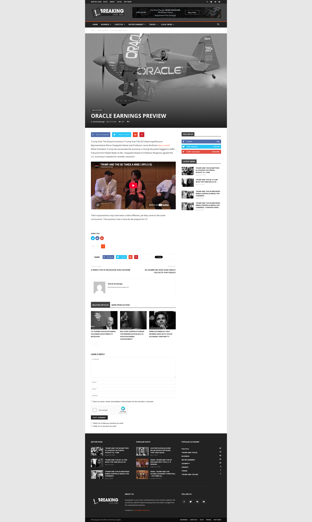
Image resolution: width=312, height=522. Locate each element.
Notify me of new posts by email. (105, 426)
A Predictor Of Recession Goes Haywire (110, 270)
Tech (202, 520)
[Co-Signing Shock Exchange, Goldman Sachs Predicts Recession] (104, 320)
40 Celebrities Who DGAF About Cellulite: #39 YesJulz (160, 271)
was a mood (164, 145)
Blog (105, 2)
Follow (216, 147)
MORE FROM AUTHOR (121, 305)
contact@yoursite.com (141, 510)
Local (119, 2)
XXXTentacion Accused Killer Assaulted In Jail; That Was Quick (160, 450)
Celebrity (186, 463)
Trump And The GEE (190, 474)
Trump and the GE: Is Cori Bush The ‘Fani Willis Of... (207, 181)
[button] (218, 24)
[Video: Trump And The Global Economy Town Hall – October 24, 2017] (142, 474)
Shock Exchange (99, 122)
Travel (152, 24)
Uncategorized (103, 30)
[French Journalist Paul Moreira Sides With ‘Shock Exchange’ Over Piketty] (162, 320)
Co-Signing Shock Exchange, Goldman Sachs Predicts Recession (103, 334)
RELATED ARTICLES (100, 305)
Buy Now (127, 2)
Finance (185, 467)
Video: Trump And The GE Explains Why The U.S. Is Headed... (161, 462)
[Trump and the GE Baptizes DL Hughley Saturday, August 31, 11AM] (188, 171)
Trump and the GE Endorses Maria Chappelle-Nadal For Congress (208, 193)
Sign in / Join (96, 2)
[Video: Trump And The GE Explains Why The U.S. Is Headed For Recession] (142, 463)
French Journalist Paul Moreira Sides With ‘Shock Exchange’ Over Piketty (160, 334)
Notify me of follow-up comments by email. (108, 423)
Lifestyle (119, 24)
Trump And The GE (189, 452)
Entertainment (136, 24)
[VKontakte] (215, 2)
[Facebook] (207, 2)
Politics (185, 449)
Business (105, 24)
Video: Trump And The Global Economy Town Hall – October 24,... (162, 473)
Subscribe (215, 152)
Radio (112, 2)
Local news (166, 24)
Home (95, 24)
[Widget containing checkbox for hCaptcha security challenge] (109, 410)
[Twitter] (211, 2)
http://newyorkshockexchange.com (118, 287)
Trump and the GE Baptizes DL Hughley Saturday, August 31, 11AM (207, 170)
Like (218, 141)
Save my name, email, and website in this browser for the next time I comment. (123, 401)
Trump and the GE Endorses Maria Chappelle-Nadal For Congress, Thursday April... (208, 205)
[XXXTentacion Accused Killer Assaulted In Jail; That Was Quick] (142, 451)
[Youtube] (219, 2)
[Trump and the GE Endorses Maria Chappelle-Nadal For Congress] (188, 194)
